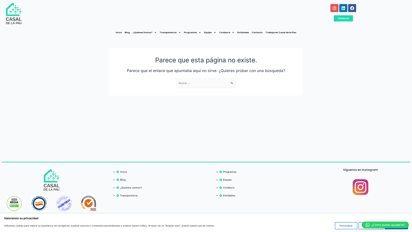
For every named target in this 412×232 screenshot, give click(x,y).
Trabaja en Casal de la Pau (281, 32)
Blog (127, 32)
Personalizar (346, 225)
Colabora (224, 32)
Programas (190, 32)
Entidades (243, 32)
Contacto (257, 32)
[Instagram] (334, 8)
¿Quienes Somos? (142, 32)
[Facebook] (352, 8)
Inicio (119, 32)
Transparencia (168, 32)
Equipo (208, 32)
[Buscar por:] (206, 83)
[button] (5, 204)
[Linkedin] (343, 8)
